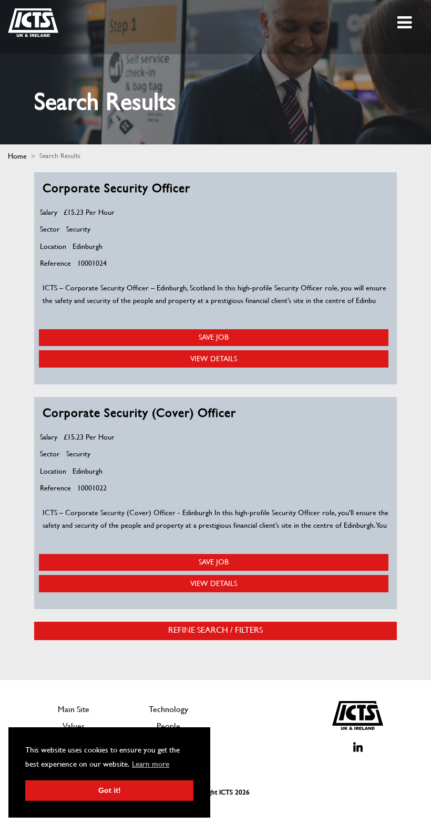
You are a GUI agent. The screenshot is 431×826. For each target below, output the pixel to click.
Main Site (73, 709)
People (168, 726)
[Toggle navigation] (405, 23)
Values (74, 726)
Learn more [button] (150, 764)
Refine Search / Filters (215, 630)
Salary (48, 212)
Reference (55, 263)
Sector (50, 229)
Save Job (214, 337)
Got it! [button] (109, 790)
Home (17, 156)
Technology (168, 709)
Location (53, 246)
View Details (213, 358)
